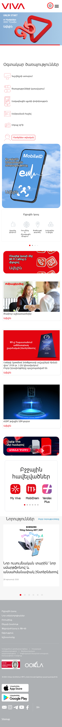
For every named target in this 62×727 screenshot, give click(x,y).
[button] (24, 504)
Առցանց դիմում (18, 449)
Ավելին (11, 191)
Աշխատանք (8, 637)
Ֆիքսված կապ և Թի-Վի (14, 628)
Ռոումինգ (7, 619)
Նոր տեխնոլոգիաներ (13, 615)
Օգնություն (7, 632)
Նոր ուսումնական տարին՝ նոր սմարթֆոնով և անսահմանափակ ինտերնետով (30, 567)
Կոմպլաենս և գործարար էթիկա (15, 649)
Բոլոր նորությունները (48, 519)
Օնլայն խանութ (10, 624)
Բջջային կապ (9, 611)
